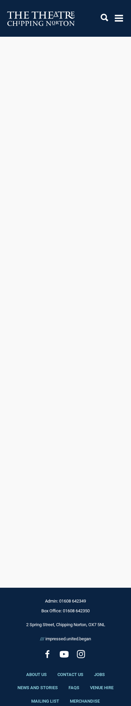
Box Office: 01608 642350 (65, 610)
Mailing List (45, 701)
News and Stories (37, 687)
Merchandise (85, 701)
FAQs (74, 687)
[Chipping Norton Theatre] (41, 18)
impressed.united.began (65, 638)
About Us (36, 674)
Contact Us (70, 674)
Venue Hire (102, 687)
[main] (65, 301)
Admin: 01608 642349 (65, 601)
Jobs (99, 674)
